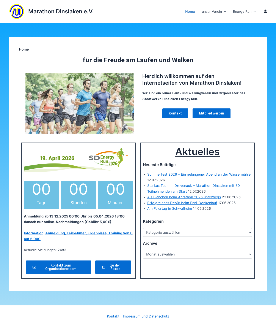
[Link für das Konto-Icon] (265, 11)
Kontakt (113, 316)
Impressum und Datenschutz (146, 316)
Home (190, 11)
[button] (253, 11)
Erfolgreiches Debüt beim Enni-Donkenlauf (182, 203)
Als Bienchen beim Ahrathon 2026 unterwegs (184, 197)
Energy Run (242, 11)
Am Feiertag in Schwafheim (169, 208)
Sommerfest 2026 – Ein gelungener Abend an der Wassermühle (199, 174)
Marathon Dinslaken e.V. (61, 11)
